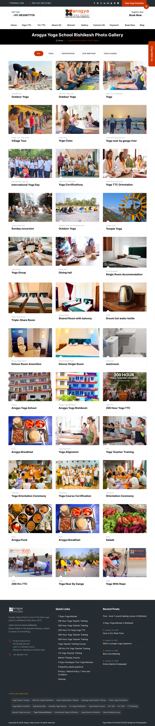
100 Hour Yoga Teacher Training (73, 621)
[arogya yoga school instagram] (101, 3)
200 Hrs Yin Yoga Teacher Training (74, 648)
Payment (114, 25)
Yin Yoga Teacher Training (70, 653)
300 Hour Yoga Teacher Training (73, 634)
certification (68, 53)
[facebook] (94, 3)
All (38, 53)
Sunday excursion (23, 228)
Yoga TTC (26, 25)
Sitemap (62, 679)
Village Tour (19, 140)
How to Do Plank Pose (113, 633)
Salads (110, 539)
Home (14, 25)
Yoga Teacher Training (120, 451)
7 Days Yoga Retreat (67, 616)
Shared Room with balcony (75, 318)
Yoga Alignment (68, 451)
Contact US (99, 25)
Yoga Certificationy (71, 184)
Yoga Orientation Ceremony (29, 495)
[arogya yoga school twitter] (98, 3)
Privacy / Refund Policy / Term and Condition (74, 673)
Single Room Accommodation (124, 274)
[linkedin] (104, 3)
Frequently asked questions (70, 667)
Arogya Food (19, 539)
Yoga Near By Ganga (71, 583)
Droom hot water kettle (120, 318)
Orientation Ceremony (120, 495)
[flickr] (118, 3)
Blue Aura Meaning (111, 654)
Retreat (71, 25)
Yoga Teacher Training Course (72, 644)
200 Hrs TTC (19, 583)
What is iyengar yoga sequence (117, 643)
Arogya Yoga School (24, 408)
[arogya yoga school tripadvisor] (108, 3)
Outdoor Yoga (20, 96)
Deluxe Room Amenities (26, 364)
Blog (142, 25)
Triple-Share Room (23, 320)
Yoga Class (66, 140)
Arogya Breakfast (22, 451)
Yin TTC (41, 25)
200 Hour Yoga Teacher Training (73, 625)
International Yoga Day (26, 184)
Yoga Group (19, 272)
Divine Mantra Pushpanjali (115, 664)
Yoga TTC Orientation (119, 184)
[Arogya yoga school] (77, 13)
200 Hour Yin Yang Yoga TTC (71, 630)
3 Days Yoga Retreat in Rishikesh (118, 623)
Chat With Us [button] (151, 53)
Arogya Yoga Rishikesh (73, 408)
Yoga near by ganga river (121, 140)
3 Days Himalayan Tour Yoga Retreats (75, 662)
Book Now (135, 15)
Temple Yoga (114, 228)
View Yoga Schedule (134, 3)
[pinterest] (115, 3)
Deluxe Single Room (71, 364)
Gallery (84, 25)
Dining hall (65, 272)
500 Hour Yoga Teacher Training (73, 639)
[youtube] (111, 3)
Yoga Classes (110, 53)
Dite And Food (89, 53)
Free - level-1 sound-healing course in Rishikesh (125, 616)
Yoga (50, 53)
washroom (112, 364)
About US (56, 25)
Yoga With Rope (116, 583)
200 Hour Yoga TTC (118, 408)
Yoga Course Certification (75, 495)
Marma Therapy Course (69, 657)
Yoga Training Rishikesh (43, 712)
